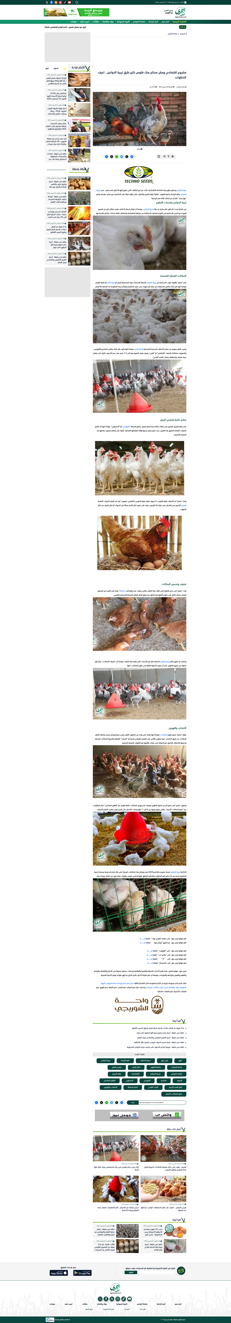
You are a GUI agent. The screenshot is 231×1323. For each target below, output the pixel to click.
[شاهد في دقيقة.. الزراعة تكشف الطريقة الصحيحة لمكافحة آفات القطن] (79, 198)
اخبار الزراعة (121, 983)
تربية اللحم (110, 283)
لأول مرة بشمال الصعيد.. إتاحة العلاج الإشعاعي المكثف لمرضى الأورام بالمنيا (121, 27)
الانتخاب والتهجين (110, 1087)
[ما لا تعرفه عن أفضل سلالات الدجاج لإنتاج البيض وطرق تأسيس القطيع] (79, 228)
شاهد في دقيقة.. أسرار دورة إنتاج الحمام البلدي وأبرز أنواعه (153, 1247)
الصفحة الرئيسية (179, 22)
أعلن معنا (143, 1309)
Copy (132, 1102)
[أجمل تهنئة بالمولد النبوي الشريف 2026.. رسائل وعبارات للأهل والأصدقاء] (79, 110)
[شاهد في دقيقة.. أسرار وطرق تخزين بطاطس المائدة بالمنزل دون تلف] (79, 183)
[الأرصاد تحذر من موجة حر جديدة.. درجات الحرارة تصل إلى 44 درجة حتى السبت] (79, 213)
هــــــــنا (142, 939)
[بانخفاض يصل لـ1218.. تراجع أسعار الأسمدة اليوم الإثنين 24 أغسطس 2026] (79, 95)
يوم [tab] (64, 68)
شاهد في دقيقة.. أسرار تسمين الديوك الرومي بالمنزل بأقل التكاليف (159, 1042)
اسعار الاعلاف (145, 1061)
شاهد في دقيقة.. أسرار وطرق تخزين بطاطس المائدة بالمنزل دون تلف (57, 184)
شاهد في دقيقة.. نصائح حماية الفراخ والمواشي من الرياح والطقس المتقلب (104, 1232)
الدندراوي (129, 1081)
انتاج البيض (136, 1067)
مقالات (95, 22)
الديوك (179, 1081)
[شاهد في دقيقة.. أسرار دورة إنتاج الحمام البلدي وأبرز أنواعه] (175, 1246)
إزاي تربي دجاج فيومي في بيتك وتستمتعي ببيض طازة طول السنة (116, 1168)
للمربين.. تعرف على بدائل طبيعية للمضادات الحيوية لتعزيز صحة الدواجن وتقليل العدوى (165, 1168)
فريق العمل (89, 1309)
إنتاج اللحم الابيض (175, 1087)
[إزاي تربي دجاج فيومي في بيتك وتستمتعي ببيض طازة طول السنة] (116, 1148)
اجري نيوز (164, 1061)
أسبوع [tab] (56, 68)
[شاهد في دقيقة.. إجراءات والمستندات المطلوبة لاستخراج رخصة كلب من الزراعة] (79, 155)
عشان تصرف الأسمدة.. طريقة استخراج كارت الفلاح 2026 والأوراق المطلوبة (56, 126)
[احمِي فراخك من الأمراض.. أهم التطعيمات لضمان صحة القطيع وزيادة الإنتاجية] (116, 1189)
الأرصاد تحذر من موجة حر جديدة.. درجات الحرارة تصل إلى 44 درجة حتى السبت (56, 214)
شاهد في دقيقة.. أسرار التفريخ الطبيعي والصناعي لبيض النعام (160, 1038)
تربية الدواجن (181, 190)
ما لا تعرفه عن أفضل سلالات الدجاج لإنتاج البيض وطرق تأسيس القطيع (158, 1028)
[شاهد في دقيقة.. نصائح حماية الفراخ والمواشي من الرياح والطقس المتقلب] (127, 1231)
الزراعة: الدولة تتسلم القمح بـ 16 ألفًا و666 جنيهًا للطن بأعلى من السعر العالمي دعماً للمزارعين (56, 81)
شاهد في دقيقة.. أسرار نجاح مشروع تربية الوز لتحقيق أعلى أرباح (160, 1033)
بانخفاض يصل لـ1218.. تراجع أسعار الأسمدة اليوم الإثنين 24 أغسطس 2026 (56, 96)
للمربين (183, 505)
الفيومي (126, 427)
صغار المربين (116, 1074)
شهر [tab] (47, 68)
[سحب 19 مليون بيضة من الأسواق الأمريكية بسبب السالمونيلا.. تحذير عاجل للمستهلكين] (175, 1231)
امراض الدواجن (176, 1074)
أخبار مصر (165, 22)
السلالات (163, 735)
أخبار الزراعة (153, 22)
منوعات (73, 22)
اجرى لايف (84, 22)
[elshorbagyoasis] (139, 1005)
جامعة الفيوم (156, 1067)
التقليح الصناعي (109, 1081)
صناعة (122, 591)
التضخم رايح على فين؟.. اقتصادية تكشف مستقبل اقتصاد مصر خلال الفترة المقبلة (58, 27)
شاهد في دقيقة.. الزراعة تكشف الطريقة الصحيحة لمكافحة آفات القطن (57, 199)
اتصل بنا (127, 1309)
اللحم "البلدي (153, 1087)
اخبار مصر (130, 983)
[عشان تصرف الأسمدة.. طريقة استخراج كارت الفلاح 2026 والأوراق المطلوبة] (79, 125)
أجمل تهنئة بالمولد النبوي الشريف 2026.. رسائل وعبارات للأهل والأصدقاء (56, 111)
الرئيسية (182, 34)
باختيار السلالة (133, 1087)
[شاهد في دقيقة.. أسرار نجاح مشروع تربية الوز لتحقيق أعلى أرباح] (79, 243)
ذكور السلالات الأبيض (174, 1094)
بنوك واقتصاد (108, 22)
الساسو (163, 1081)
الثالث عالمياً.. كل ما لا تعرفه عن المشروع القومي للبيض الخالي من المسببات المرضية (105, 1248)
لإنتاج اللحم (139, 349)
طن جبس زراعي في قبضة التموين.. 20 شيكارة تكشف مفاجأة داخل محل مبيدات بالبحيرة (56, 142)
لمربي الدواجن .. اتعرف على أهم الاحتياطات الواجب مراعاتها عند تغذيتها (163, 1209)
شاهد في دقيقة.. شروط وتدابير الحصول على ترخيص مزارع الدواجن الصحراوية (155, 1047)
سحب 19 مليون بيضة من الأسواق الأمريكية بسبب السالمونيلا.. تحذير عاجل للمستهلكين (153, 1232)
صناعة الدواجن (139, 22)
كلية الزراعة (125, 1061)
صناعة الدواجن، (111, 983)
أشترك (131, 1272)
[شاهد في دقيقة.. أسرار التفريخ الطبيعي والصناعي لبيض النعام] (79, 259)
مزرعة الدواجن (155, 1074)
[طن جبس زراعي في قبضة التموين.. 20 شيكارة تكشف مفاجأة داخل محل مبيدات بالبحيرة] (79, 140)
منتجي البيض (117, 1067)
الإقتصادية (136, 1074)
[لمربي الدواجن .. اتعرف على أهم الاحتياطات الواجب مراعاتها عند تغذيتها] (163, 1189)
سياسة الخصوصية (108, 1309)
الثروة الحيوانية (123, 22)
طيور (180, 1061)
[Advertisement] (139, 55)
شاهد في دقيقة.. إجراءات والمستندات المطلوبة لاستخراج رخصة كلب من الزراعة (56, 157)
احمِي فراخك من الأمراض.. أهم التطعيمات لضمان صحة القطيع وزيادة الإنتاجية (118, 1209)
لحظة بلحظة (79, 169)
